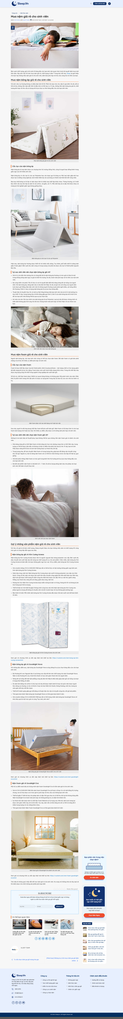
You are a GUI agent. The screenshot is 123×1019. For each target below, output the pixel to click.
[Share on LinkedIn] (46, 938)
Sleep (68, 73)
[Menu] (109, 3)
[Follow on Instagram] (16, 1002)
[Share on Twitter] (39, 938)
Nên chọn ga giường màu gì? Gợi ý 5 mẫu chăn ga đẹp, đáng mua (97, 941)
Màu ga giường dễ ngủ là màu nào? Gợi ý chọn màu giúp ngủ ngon (96, 935)
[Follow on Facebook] (13, 1002)
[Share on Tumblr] (50, 938)
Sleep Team (26, 20)
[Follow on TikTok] (20, 1002)
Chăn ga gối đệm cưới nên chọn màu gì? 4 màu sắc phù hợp (96, 947)
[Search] (91, 3)
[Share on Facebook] (36, 938)
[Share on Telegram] (53, 938)
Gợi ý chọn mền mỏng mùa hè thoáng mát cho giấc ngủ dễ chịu (96, 960)
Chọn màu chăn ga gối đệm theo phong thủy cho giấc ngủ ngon (96, 928)
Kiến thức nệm (24, 13)
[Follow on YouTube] (23, 1002)
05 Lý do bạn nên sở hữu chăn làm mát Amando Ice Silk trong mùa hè (96, 954)
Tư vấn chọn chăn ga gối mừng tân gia (26, 959)
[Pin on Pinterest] (43, 938)
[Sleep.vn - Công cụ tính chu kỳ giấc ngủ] (20, 3)
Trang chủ (14, 13)
